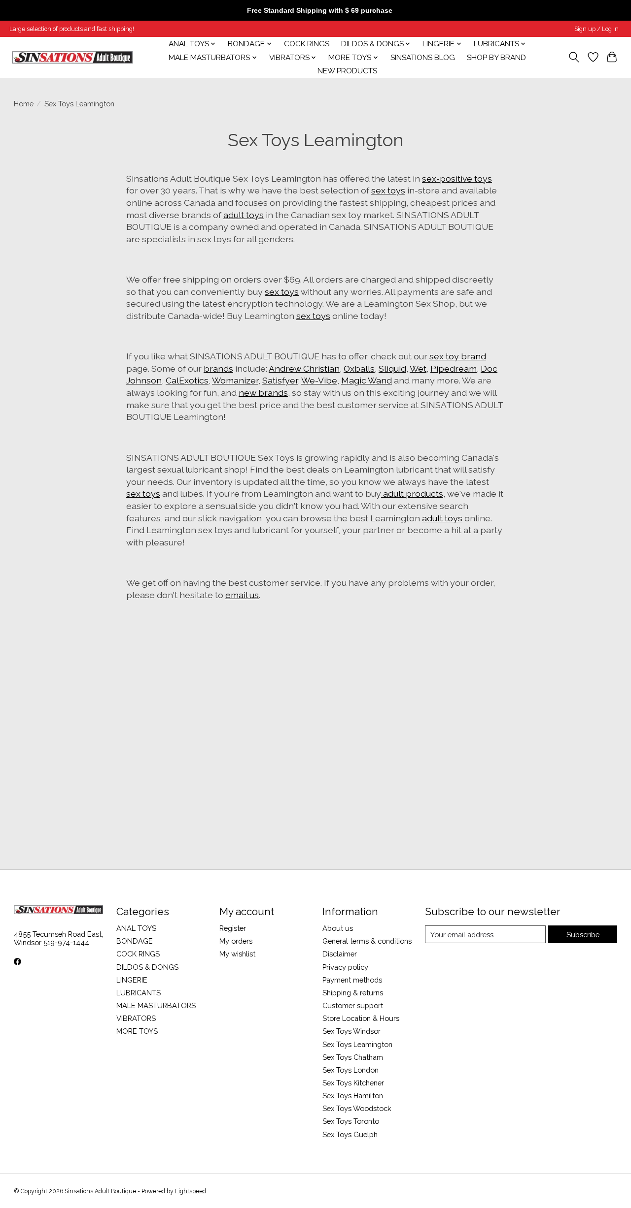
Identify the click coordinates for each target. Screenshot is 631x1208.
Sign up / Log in (596, 29)
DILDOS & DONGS (147, 967)
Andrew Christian (304, 368)
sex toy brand (457, 356)
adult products (412, 493)
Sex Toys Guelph (350, 1134)
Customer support (352, 1005)
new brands (263, 392)
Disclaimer (339, 954)
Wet (418, 368)
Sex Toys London (350, 1070)
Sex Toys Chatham (352, 1057)
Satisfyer (280, 380)
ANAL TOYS (136, 928)
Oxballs (359, 368)
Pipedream (453, 368)
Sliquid (392, 368)
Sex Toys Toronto (350, 1121)
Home (24, 103)
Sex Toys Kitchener (353, 1083)
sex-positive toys (457, 178)
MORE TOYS (137, 1031)
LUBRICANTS (138, 992)
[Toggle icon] (573, 57)
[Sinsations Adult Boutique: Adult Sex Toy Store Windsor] (72, 57)
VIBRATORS (136, 1018)
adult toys (243, 215)
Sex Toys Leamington (357, 1044)
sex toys (388, 190)
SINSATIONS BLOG (422, 57)
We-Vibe (319, 380)
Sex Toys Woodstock (356, 1108)
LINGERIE (131, 980)
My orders (235, 941)
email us (242, 595)
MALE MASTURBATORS (156, 1005)
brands (218, 368)
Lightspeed (190, 1191)
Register (232, 928)
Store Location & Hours (360, 1018)
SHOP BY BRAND (496, 57)
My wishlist (237, 954)
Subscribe (582, 934)
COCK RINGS (306, 43)
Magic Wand (366, 380)
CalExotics (187, 380)
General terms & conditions (367, 941)
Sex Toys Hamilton (352, 1095)
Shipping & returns (352, 992)
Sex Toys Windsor (351, 1031)
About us (337, 928)
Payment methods (352, 980)
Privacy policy (345, 967)
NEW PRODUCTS (347, 70)
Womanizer (235, 380)
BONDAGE (134, 941)
